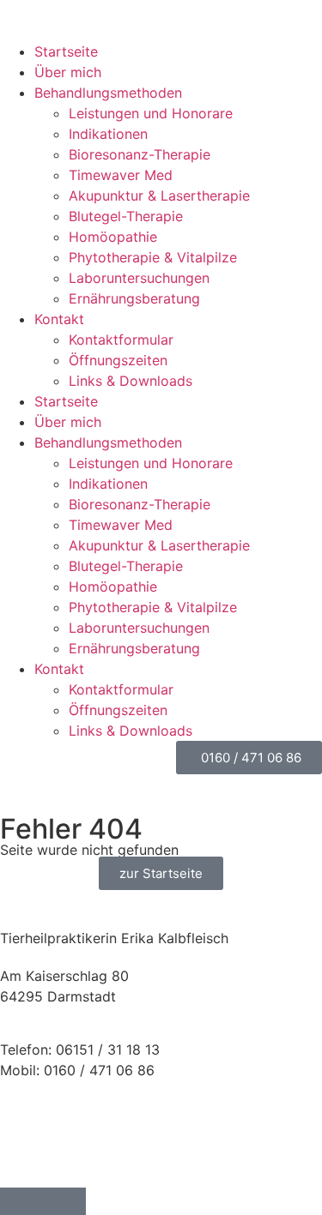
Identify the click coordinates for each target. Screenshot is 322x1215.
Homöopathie (113, 236)
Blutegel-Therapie (126, 216)
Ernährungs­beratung (134, 298)
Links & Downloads (130, 380)
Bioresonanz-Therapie (139, 154)
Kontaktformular (121, 339)
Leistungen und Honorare (151, 113)
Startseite (66, 51)
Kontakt (59, 319)
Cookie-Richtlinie (55, 1165)
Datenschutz (41, 1144)
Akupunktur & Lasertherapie (159, 195)
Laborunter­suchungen (139, 277)
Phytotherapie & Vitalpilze (153, 257)
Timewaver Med (121, 174)
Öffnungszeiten (118, 360)
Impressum (35, 1124)
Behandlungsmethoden (108, 92)
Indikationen (108, 133)
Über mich (67, 72)
